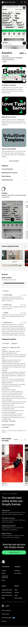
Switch (5, 61)
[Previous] (21, 246)
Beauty (3, 573)
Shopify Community (7, 595)
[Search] (22, 2)
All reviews (5, 291)
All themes (14, 343)
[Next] (25, 246)
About (16, 589)
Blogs (3, 598)
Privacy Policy (5, 614)
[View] (12, 258)
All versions (12, 421)
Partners (16, 592)
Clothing (4, 570)
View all (16, 439)
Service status (18, 598)
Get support (6, 343)
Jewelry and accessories (5, 576)
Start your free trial (14, 552)
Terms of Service (6, 610)
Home (3, 580)
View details (5, 421)
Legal (15, 595)
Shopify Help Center (7, 589)
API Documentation (7, 592)
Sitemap (4, 621)
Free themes (17, 573)
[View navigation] (25, 2)
